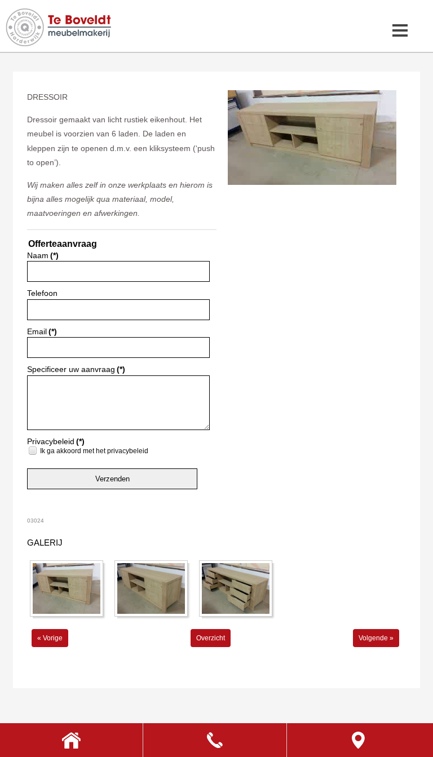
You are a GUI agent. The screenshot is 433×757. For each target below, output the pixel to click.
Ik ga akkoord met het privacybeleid (94, 451)
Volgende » (376, 638)
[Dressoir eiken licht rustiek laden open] (312, 183)
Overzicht (210, 638)
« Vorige (50, 638)
